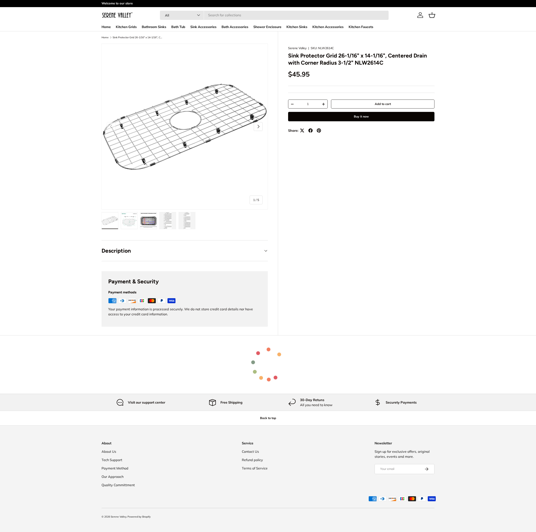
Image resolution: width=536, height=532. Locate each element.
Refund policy (252, 460)
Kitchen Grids (126, 27)
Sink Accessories (203, 27)
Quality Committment (118, 485)
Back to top (268, 418)
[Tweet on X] (302, 130)
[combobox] (274, 15)
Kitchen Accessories (328, 27)
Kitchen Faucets (361, 27)
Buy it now (361, 116)
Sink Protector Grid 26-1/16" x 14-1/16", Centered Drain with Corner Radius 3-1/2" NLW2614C (138, 37)
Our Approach (113, 476)
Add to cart (383, 104)
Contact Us (250, 451)
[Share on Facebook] (310, 130)
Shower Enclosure (267, 27)
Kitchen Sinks (296, 27)
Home (106, 27)
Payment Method (115, 468)
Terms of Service (255, 468)
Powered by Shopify (139, 516)
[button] (432, 15)
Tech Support (112, 460)
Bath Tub (178, 27)
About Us (109, 451)
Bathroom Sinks (154, 27)
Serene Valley (297, 48)
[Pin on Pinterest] (319, 130)
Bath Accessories (235, 27)
